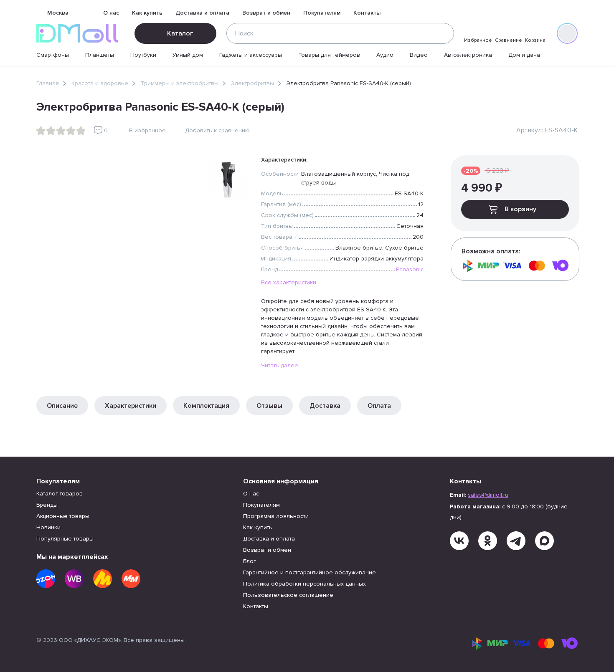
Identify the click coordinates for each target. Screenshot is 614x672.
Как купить (147, 12)
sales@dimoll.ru (488, 494)
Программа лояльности (276, 516)
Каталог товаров (59, 493)
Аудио (384, 54)
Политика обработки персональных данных (304, 583)
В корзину (520, 209)
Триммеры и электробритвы (179, 83)
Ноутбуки (143, 54)
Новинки (48, 527)
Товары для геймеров (329, 54)
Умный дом (188, 54)
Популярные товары (65, 538)
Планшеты (99, 54)
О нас (111, 12)
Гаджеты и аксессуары (250, 54)
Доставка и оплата (202, 12)
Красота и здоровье (99, 83)
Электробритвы (252, 83)
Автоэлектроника (468, 54)
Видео (419, 54)
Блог (249, 561)
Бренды (47, 504)
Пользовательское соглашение (288, 595)
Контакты (367, 12)
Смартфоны (52, 54)
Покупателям (321, 12)
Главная (47, 83)
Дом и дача (524, 54)
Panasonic (410, 269)
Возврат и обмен (266, 12)
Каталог (180, 33)
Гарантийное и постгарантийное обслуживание (309, 572)
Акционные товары (62, 516)
